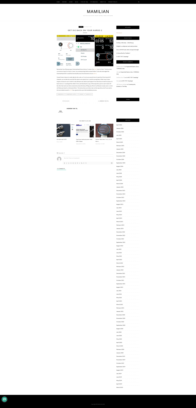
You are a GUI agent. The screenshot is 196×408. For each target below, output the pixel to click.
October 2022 (120, 239)
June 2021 (119, 294)
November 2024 (120, 156)
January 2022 (119, 270)
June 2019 (119, 377)
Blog (76, 1)
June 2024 (119, 173)
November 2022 (120, 235)
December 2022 (120, 232)
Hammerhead (60, 94)
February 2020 (120, 349)
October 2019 (120, 363)
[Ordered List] (73, 163)
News (81, 26)
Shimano (81, 94)
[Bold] (64, 163)
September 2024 (120, 163)
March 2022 (119, 263)
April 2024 (119, 180)
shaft (95, 69)
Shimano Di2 (89, 94)
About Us (103, 1)
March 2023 (119, 221)
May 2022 (119, 256)
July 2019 (118, 373)
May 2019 (119, 380)
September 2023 (120, 201)
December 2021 (120, 273)
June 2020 (119, 335)
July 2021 (118, 290)
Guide (71, 1)
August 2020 (119, 328)
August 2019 (119, 370)
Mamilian (98, 11)
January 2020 (119, 353)
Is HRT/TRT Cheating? (122, 56)
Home (58, 1)
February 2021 (120, 308)
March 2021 (119, 304)
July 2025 (118, 135)
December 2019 (120, 356)
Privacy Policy (112, 1)
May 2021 (119, 297)
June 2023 (119, 211)
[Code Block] (79, 163)
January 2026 (119, 128)
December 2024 (120, 152)
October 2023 (120, 197)
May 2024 (119, 176)
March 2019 (119, 387)
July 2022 (118, 249)
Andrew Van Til (104, 101)
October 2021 (120, 280)
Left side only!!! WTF (62, 139)
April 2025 (119, 138)
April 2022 (119, 259)
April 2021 (119, 301)
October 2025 (120, 131)
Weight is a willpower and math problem (126, 46)
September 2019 (120, 366)
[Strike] (71, 163)
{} (83, 163)
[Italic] (67, 163)
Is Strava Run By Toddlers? (123, 53)
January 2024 (119, 187)
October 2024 (120, 159)
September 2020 (120, 325)
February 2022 (120, 266)
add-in (94, 73)
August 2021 (119, 287)
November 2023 (120, 194)
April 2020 (119, 342)
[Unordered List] (75, 163)
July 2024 (118, 169)
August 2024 (119, 166)
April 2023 (119, 218)
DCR (71, 90)
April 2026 (119, 125)
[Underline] (69, 163)
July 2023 (118, 207)
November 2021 (120, 277)
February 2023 (120, 225)
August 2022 (119, 245)
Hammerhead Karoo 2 (71, 94)
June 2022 (119, 252)
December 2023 (120, 190)
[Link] (82, 163)
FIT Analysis (94, 1)
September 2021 (120, 283)
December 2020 (120, 315)
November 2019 (120, 359)
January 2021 (119, 311)
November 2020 (120, 318)
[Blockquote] (77, 163)
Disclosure (119, 32)
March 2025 (119, 142)
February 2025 (120, 145)
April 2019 (119, 384)
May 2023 (119, 214)
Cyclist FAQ (84, 1)
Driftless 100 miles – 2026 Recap (125, 42)
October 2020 (120, 321)
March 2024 (119, 183)
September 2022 (120, 242)
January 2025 (119, 149)
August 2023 (119, 204)
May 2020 (119, 339)
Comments (66, 101)
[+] (86, 163)
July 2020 (118, 332)
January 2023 (119, 228)
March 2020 (119, 346)
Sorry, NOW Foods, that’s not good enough (127, 49)
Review (64, 1)
